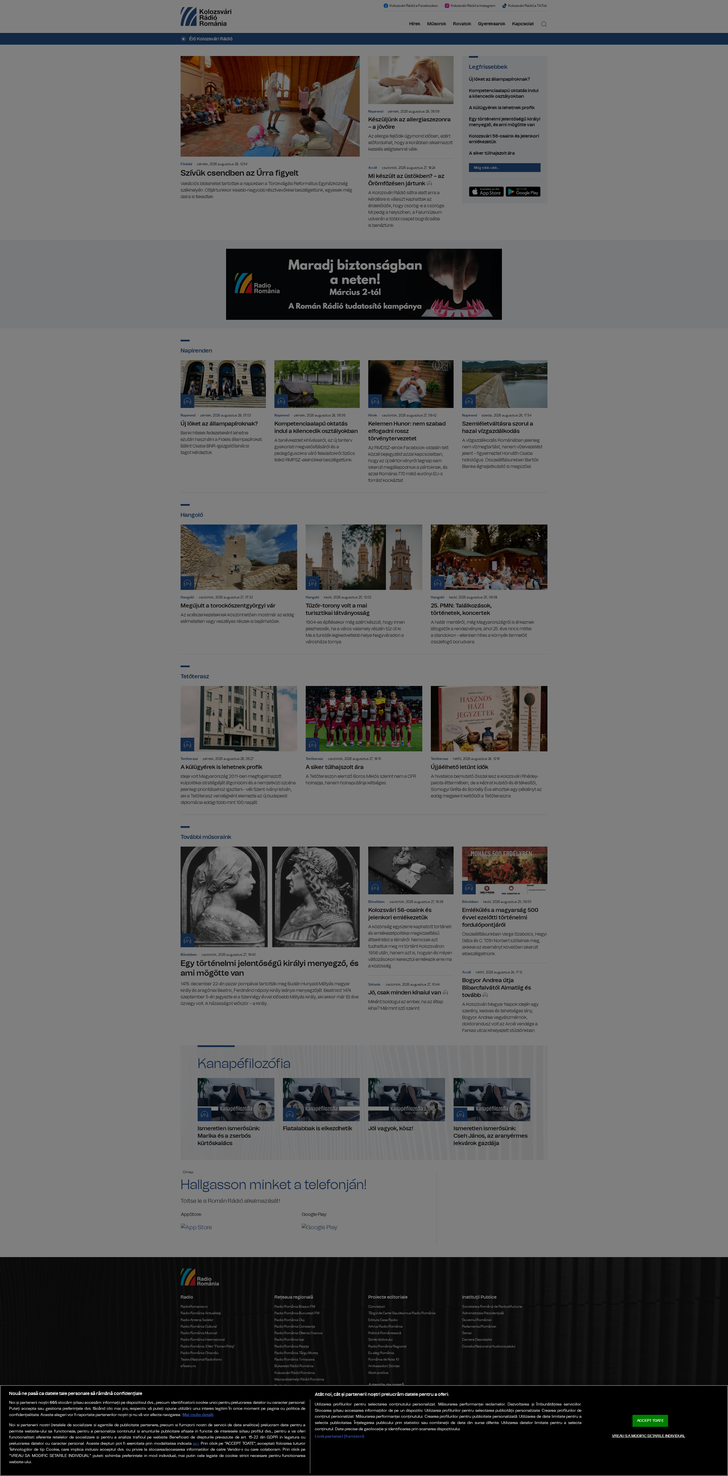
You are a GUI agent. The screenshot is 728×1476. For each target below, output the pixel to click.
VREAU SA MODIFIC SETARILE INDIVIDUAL (648, 1436)
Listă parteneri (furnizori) (339, 1436)
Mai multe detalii (198, 1415)
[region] (364, 1430)
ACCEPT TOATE (650, 1421)
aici (196, 1444)
